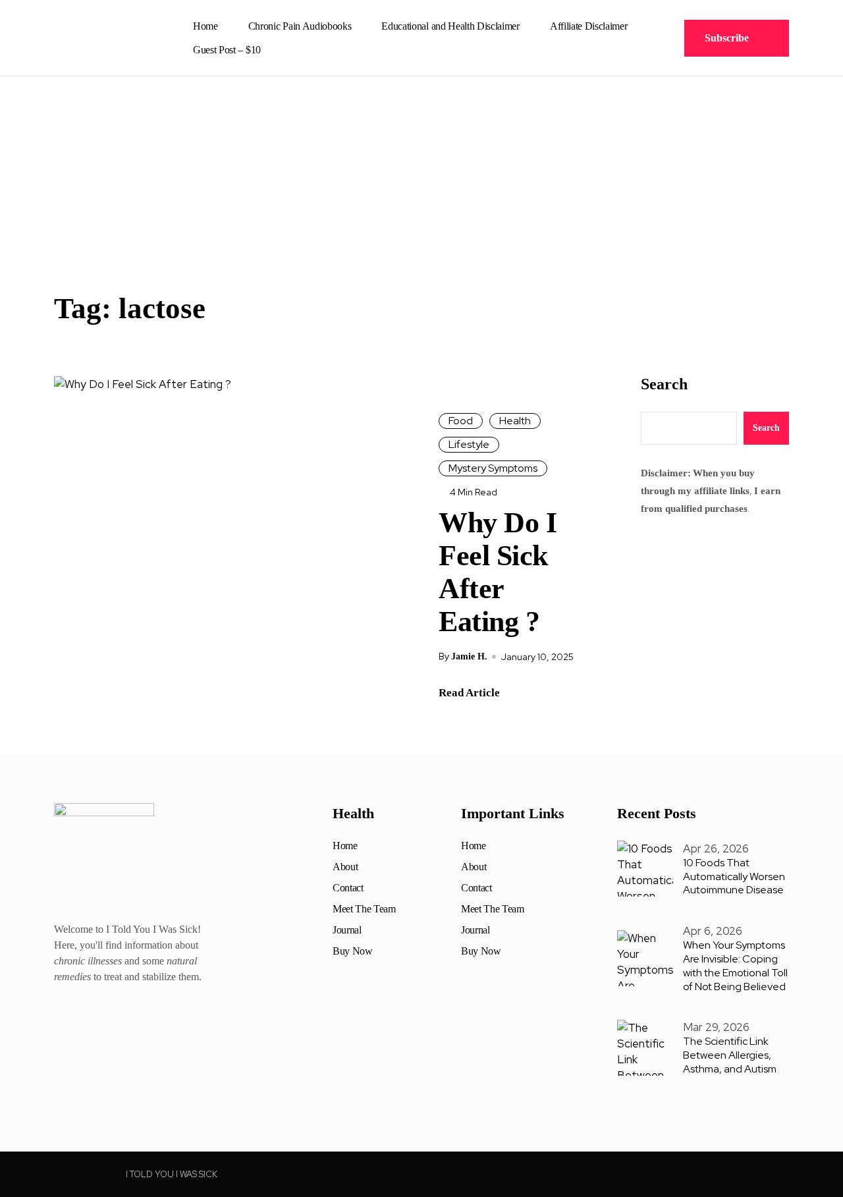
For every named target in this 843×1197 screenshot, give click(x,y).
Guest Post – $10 (227, 49)
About (345, 867)
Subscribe (727, 37)
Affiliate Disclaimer (589, 26)
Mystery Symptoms (493, 468)
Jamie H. (469, 656)
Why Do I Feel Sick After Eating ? (498, 572)
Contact (348, 888)
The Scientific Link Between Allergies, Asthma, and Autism (729, 1055)
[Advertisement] (421, 175)
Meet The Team (364, 909)
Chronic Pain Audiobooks (300, 26)
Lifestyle (469, 444)
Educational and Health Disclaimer (450, 26)
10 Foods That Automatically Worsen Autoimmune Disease (734, 876)
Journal (347, 930)
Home (205, 26)
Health (515, 421)
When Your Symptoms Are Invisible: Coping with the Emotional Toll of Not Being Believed (735, 965)
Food (461, 421)
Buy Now (353, 951)
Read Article (469, 692)
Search (664, 384)
